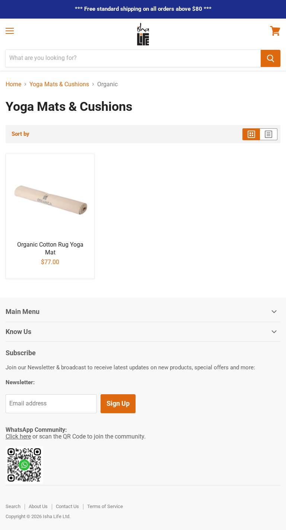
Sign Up (118, 403)
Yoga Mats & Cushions (59, 84)
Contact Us (67, 506)
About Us (38, 506)
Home (13, 84)
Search (13, 506)
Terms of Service (105, 506)
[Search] (270, 58)
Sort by (20, 134)
